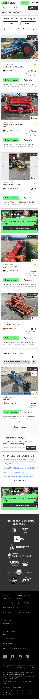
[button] (37, 3)
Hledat (33, 8)
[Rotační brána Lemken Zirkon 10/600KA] (19, 48)
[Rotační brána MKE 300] (19, 381)
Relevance (28, 23)
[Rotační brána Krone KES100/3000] (19, 306)
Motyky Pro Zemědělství (11, 464)
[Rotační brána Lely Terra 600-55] (19, 248)
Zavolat (29, 80)
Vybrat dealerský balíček (19, 228)
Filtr (11, 23)
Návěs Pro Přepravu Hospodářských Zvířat (18, 477)
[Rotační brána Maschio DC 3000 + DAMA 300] (19, 106)
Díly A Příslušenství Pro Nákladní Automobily (18, 459)
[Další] (36, 48)
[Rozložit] (19, 89)
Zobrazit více (20, 480)
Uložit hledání (20, 427)
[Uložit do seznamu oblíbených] (35, 65)
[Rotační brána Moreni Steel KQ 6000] (19, 166)
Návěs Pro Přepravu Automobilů (14, 472)
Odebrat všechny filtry (12, 29)
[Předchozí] (3, 48)
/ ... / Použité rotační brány (12, 12)
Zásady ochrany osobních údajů (15, 693)
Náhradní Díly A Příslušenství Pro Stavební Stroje (20, 468)
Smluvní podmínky (30, 693)
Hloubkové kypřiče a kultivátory (16, 362)
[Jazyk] (33, 3)
